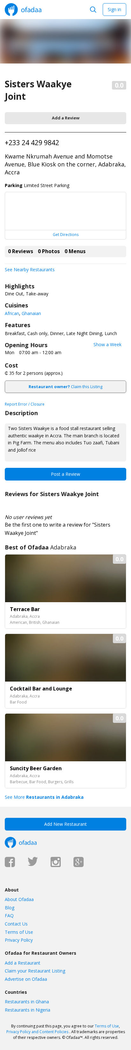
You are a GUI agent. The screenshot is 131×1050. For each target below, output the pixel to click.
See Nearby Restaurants (30, 269)
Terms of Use (19, 932)
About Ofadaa (19, 899)
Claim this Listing (65, 386)
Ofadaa (23, 9)
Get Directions (66, 234)
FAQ (9, 915)
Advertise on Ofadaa (26, 979)
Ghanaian (31, 313)
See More (44, 797)
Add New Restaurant (65, 824)
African (12, 313)
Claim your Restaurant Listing (35, 971)
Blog (9, 908)
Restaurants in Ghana (27, 1002)
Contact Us (16, 924)
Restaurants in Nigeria (27, 1010)
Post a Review (65, 474)
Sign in (114, 9)
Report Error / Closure (25, 404)
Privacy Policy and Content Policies (37, 1031)
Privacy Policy (19, 940)
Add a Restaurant (22, 963)
